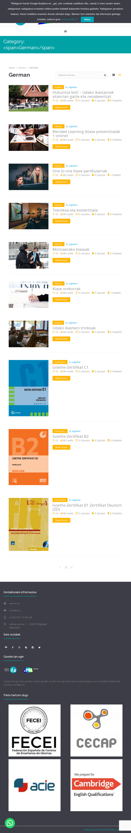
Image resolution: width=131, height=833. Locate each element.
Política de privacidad (95, 829)
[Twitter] (39, 647)
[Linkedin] (6, 646)
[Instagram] (32, 647)
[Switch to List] (119, 75)
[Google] (19, 647)
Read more (61, 107)
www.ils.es (14, 603)
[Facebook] (12, 647)
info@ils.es (15, 610)
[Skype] (26, 647)
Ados (87, 19)
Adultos (58, 126)
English (58, 87)
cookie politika (68, 19)
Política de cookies (118, 829)
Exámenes (60, 362)
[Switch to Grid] (113, 75)
